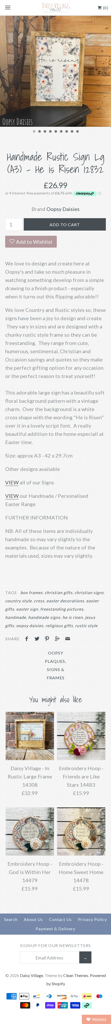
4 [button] (50, 132)
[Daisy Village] (55, 8)
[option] (55, 71)
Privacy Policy (92, 919)
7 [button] (66, 132)
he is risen (72, 617)
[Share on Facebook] (28, 639)
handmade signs (44, 617)
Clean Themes (75, 975)
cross (39, 600)
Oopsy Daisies (63, 209)
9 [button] (77, 132)
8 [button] (71, 132)
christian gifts (59, 592)
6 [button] (61, 132)
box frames (31, 592)
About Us (33, 919)
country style (18, 600)
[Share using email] (67, 639)
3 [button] (44, 132)
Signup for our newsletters (55, 945)
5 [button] (55, 132)
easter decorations (65, 600)
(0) (105, 7)
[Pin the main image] (48, 639)
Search (11, 919)
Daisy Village (31, 975)
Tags (11, 592)
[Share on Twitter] (38, 639)
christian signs (89, 592)
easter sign (27, 608)
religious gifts (59, 625)
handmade (15, 617)
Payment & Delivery (55, 928)
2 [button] (39, 132)
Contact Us (60, 919)
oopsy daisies (29, 625)
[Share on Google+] (58, 639)
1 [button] (33, 132)
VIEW (12, 482)
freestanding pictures (61, 608)
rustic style (86, 625)
